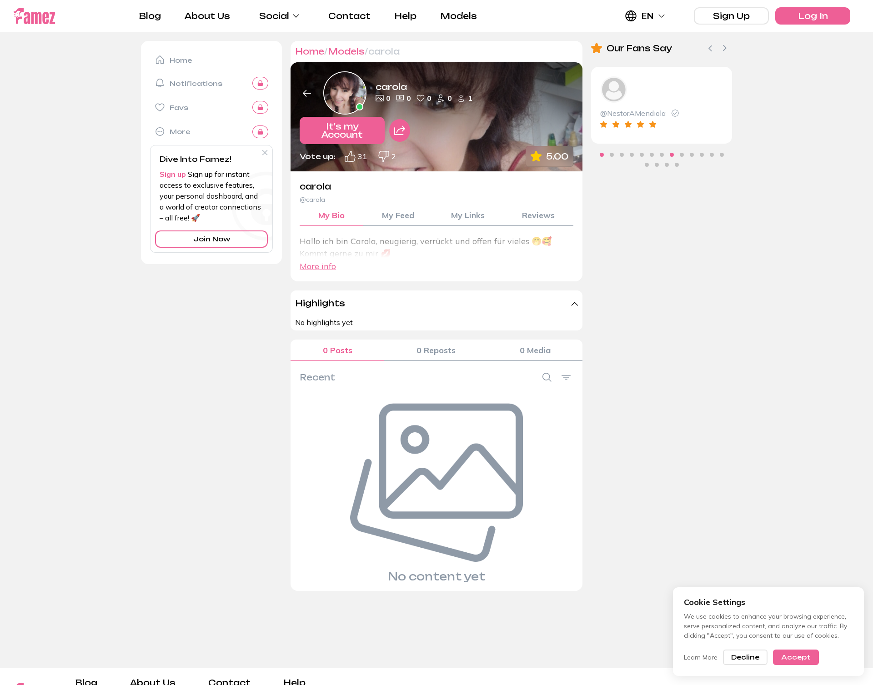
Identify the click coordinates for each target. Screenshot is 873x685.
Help (405, 16)
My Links (468, 215)
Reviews (538, 215)
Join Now (211, 239)
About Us (207, 16)
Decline (745, 657)
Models (458, 16)
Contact (349, 16)
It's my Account (342, 130)
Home (309, 51)
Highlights (320, 303)
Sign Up (731, 16)
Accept (796, 657)
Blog (150, 16)
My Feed (398, 215)
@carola (312, 199)
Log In (813, 16)
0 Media (535, 350)
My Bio (331, 215)
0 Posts (337, 350)
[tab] (602, 155)
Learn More (700, 657)
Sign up (173, 174)
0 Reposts (436, 350)
